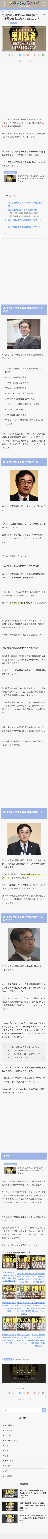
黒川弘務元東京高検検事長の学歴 (22, 209)
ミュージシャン (11, 1440)
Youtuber (8, 1425)
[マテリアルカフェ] (24, 4)
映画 (6, 1455)
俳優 (6, 1445)
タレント (8, 1435)
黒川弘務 (26, 1359)
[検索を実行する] (44, 1410)
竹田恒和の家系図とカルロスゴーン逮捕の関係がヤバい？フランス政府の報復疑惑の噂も (24, 1308)
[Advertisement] (24, 90)
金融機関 (8, 1476)
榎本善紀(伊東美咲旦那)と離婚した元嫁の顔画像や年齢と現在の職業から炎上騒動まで (38, 1340)
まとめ (11, 234)
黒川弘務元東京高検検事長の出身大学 (24, 216)
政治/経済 (18, 1359)
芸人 (6, 1471)
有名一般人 (13, 22)
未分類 (7, 1466)
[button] (5, 55)
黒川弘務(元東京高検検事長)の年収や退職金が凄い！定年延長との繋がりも (31, 178)
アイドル (8, 1430)
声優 (6, 1450)
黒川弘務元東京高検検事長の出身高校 (24, 213)
